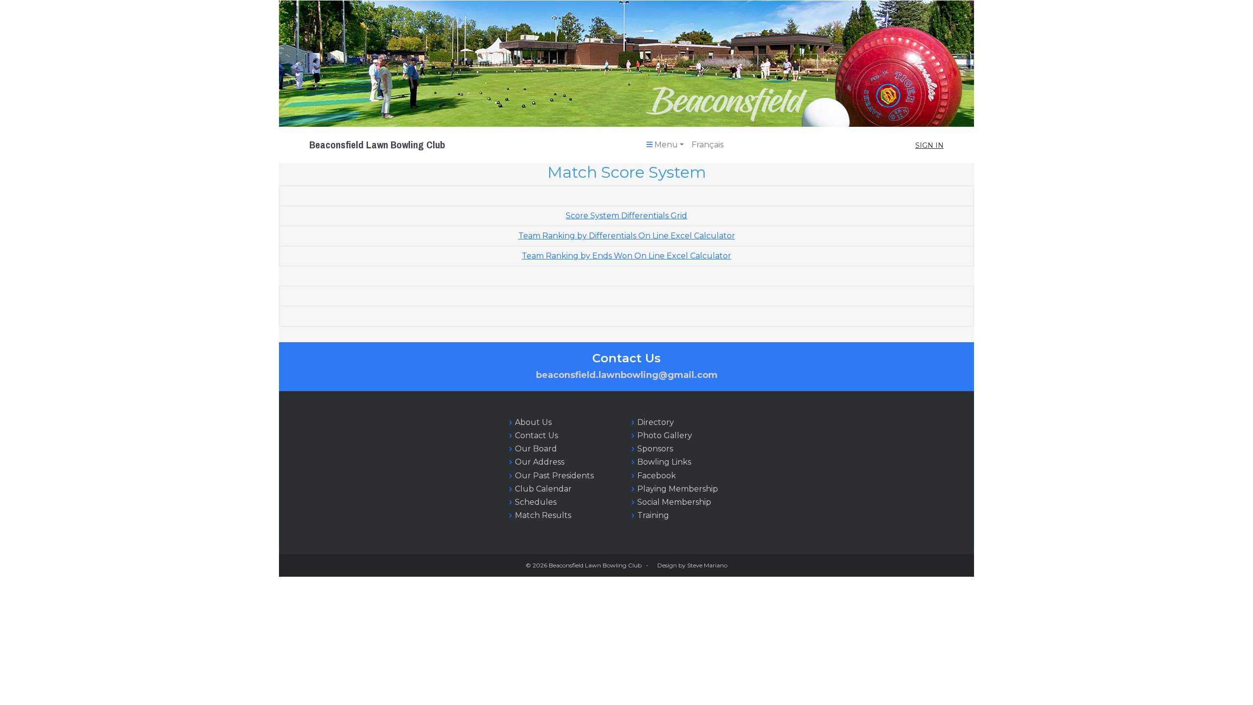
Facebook (656, 475)
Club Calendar (543, 489)
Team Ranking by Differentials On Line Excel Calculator (626, 235)
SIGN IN (929, 145)
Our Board (536, 448)
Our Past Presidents (554, 475)
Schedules (536, 502)
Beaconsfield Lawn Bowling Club (377, 145)
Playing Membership (677, 489)
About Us (533, 422)
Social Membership (674, 502)
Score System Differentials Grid (626, 215)
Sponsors (655, 448)
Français (707, 144)
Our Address (539, 462)
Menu (666, 144)
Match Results (543, 515)
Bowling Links (664, 462)
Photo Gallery (664, 435)
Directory (655, 422)
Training (653, 515)
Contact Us (536, 435)
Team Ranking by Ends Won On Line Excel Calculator (626, 255)
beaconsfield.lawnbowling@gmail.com (627, 375)
